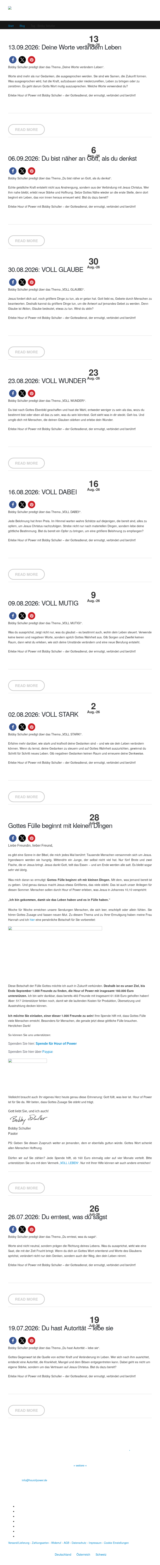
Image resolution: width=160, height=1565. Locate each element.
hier (32, 920)
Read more (26, 129)
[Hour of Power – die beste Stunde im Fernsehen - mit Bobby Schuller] (31, 10)
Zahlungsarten (40, 1543)
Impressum (95, 1543)
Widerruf (56, 1543)
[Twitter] (17, 1511)
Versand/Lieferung (18, 1543)
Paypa (47, 1051)
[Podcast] (17, 1531)
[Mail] (17, 1536)
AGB (66, 1543)
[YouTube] (17, 1516)
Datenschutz (79, 1543)
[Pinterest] (17, 1526)
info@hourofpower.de (34, 1480)
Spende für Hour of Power (56, 1043)
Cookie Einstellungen (116, 1543)
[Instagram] (17, 1521)
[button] (12, 59)
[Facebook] (17, 1506)
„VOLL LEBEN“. (69, 1163)
